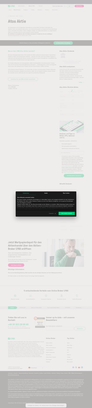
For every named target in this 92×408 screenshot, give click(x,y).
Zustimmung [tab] (26, 193)
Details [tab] (46, 193)
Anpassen (51, 213)
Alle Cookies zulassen (66, 213)
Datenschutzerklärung (48, 209)
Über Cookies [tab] (66, 193)
